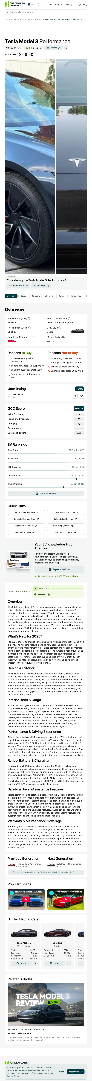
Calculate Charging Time (24, 519)
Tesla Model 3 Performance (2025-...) (68, 865)
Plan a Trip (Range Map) (63, 525)
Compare (58, 4)
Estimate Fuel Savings (63, 519)
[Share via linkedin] (31, 54)
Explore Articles (61, 569)
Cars (50, 4)
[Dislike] (81, 396)
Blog (85, 4)
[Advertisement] (46, 30)
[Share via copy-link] (14, 54)
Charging (68, 4)
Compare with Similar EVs (63, 512)
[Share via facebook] (26, 54)
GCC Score (13, 48)
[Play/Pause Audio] (35, 588)
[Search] (7, 12)
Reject (61, 1072)
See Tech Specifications (24, 512)
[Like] (75, 396)
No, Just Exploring (41, 285)
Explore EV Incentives (24, 525)
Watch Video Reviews (24, 532)
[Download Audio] (48, 594)
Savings (77, 4)
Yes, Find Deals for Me (18, 285)
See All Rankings (48, 493)
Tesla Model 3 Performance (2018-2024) (28, 865)
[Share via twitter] (20, 54)
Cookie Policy (13, 1076)
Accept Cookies (76, 1072)
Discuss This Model (63, 532)
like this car (32, 48)
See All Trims (51, 48)
